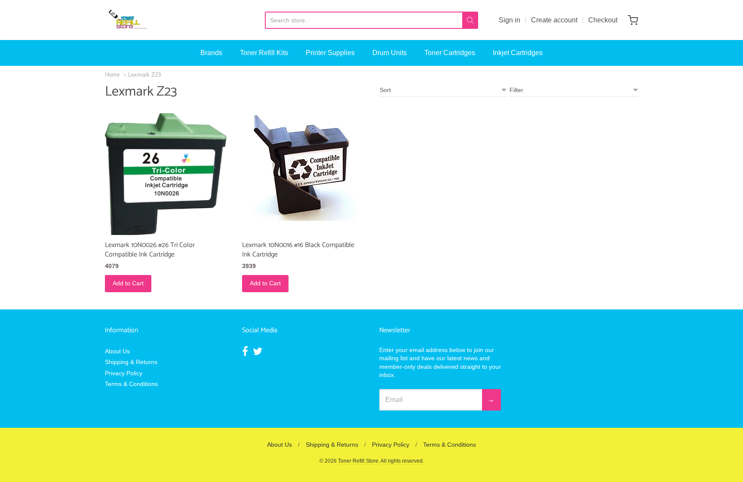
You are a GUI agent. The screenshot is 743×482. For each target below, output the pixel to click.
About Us (117, 351)
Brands (211, 52)
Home (112, 74)
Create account (554, 20)
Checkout (602, 20)
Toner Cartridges (449, 52)
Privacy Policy (123, 373)
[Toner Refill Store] (127, 20)
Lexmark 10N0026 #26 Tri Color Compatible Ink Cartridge (150, 249)
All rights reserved (402, 461)
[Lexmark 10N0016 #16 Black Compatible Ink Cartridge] (303, 167)
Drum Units (389, 52)
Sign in (509, 20)
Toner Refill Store (358, 461)
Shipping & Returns (131, 361)
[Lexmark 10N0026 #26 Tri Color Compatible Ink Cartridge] (166, 174)
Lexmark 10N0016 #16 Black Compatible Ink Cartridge (298, 249)
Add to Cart (128, 283)
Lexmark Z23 (144, 74)
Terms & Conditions (131, 383)
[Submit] (470, 20)
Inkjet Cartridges (518, 52)
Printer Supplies (330, 52)
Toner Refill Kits (264, 52)
